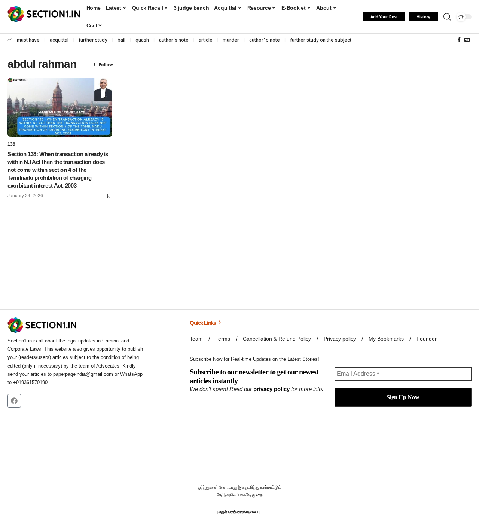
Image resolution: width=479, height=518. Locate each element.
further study (93, 40)
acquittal (59, 40)
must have (28, 40)
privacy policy (271, 389)
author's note (174, 40)
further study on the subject (320, 40)
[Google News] (467, 40)
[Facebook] (459, 40)
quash (142, 40)
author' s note (264, 40)
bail (121, 40)
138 (11, 144)
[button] (447, 17)
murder (231, 40)
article (206, 40)
